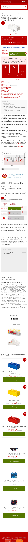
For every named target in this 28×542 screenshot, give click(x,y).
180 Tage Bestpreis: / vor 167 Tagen (12, 94)
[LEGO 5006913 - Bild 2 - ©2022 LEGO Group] (14, 342)
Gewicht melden (13, 85)
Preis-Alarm (10, 59)
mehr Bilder (15, 34)
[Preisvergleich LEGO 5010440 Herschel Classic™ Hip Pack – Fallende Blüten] (14, 446)
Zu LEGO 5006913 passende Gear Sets (11, 112)
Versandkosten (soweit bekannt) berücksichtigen (11, 199)
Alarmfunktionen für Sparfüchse (9, 104)
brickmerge (7, 541)
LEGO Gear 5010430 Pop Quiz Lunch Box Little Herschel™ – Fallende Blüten (14, 508)
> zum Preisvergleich (14, 380)
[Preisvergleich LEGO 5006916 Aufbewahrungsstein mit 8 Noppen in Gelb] (14, 392)
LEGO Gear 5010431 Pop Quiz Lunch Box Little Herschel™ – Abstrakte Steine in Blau (14, 481)
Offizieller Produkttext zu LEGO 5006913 (11, 110)
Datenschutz (14, 541)
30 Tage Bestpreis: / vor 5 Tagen (11, 96)
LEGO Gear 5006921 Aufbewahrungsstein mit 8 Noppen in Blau (14, 372)
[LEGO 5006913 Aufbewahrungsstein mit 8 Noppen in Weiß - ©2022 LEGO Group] (14, 27)
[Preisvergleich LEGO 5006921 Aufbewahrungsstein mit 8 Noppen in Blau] (14, 365)
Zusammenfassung (7, 103)
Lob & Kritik (19, 540)
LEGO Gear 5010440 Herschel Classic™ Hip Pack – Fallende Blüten (14, 453)
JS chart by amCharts (7, 153)
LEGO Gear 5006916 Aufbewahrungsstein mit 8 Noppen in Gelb (14, 399)
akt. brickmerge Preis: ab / (10, 97)
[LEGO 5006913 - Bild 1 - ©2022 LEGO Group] (14, 331)
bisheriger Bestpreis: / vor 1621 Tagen (12, 93)
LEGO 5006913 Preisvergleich (9, 106)
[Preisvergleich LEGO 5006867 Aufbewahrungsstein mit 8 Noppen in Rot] (14, 419)
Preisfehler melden (6, 201)
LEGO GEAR (17, 133)
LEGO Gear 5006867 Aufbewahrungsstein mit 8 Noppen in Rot (14, 426)
